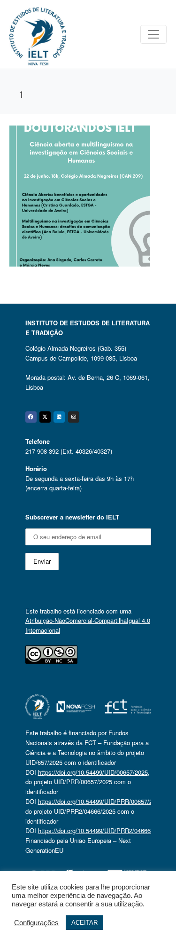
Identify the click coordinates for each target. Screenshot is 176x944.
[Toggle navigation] (153, 34)
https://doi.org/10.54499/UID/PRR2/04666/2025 (102, 830)
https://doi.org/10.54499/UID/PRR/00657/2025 (100, 801)
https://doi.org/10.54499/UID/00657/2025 (93, 772)
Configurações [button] (36, 923)
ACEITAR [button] (84, 922)
